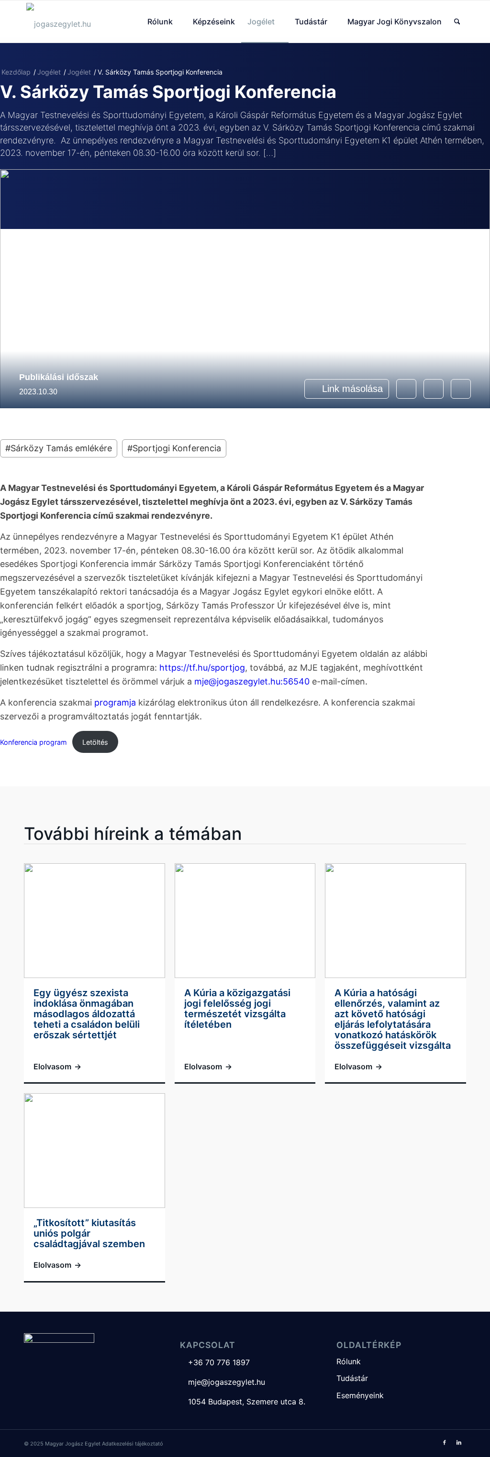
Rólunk (348, 1361)
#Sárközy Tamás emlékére (58, 448)
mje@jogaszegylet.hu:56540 (252, 681)
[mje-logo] (58, 21)
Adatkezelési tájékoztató (132, 1443)
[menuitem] (164, 21)
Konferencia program (33, 742)
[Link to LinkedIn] (459, 1442)
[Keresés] (457, 21)
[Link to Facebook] (444, 1442)
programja (115, 702)
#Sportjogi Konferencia (174, 448)
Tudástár (352, 1378)
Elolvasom (57, 1066)
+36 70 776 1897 (215, 1362)
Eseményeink (360, 1395)
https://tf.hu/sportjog (202, 668)
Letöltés (95, 742)
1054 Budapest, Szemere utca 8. (242, 1401)
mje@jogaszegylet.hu (222, 1382)
